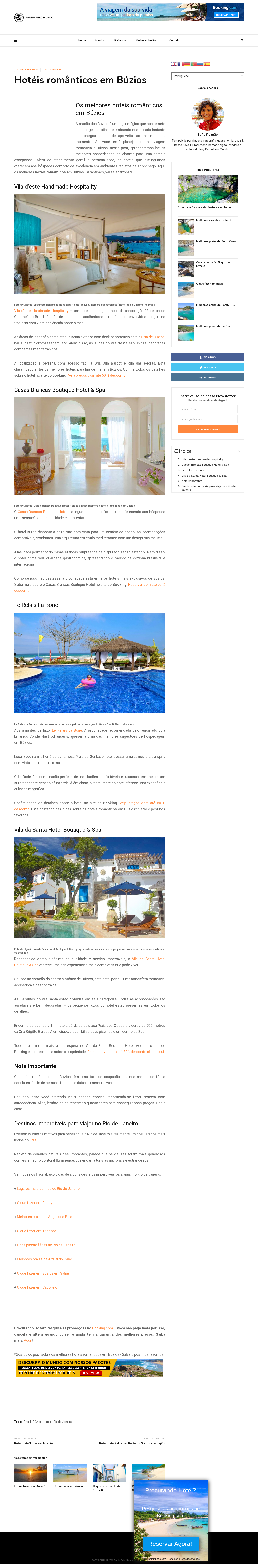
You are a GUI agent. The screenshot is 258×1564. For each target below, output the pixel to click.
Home (82, 40)
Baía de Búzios (153, 337)
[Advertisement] (44, 128)
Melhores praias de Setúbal (213, 326)
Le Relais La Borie (67, 730)
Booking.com (102, 1328)
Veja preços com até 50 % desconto (96, 375)
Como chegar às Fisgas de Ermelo (213, 264)
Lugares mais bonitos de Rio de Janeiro (48, 1188)
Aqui (27, 1340)
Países (118, 40)
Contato (174, 40)
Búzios (37, 1421)
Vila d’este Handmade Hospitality (41, 311)
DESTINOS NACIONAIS (27, 69)
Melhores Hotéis (146, 40)
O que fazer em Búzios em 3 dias (43, 1273)
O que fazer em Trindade (36, 1231)
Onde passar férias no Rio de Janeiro (46, 1245)
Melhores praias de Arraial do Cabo (44, 1259)
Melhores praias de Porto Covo (216, 241)
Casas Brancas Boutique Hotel (42, 512)
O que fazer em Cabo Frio (37, 1287)
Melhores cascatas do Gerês (214, 220)
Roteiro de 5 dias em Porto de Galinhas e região (132, 1443)
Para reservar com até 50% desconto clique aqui (125, 1052)
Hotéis (48, 1421)
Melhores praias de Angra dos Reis (44, 1217)
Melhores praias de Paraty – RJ (215, 305)
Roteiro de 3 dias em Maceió (33, 1443)
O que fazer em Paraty (34, 1202)
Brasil (98, 40)
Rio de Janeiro (53, 69)
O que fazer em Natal (209, 284)
